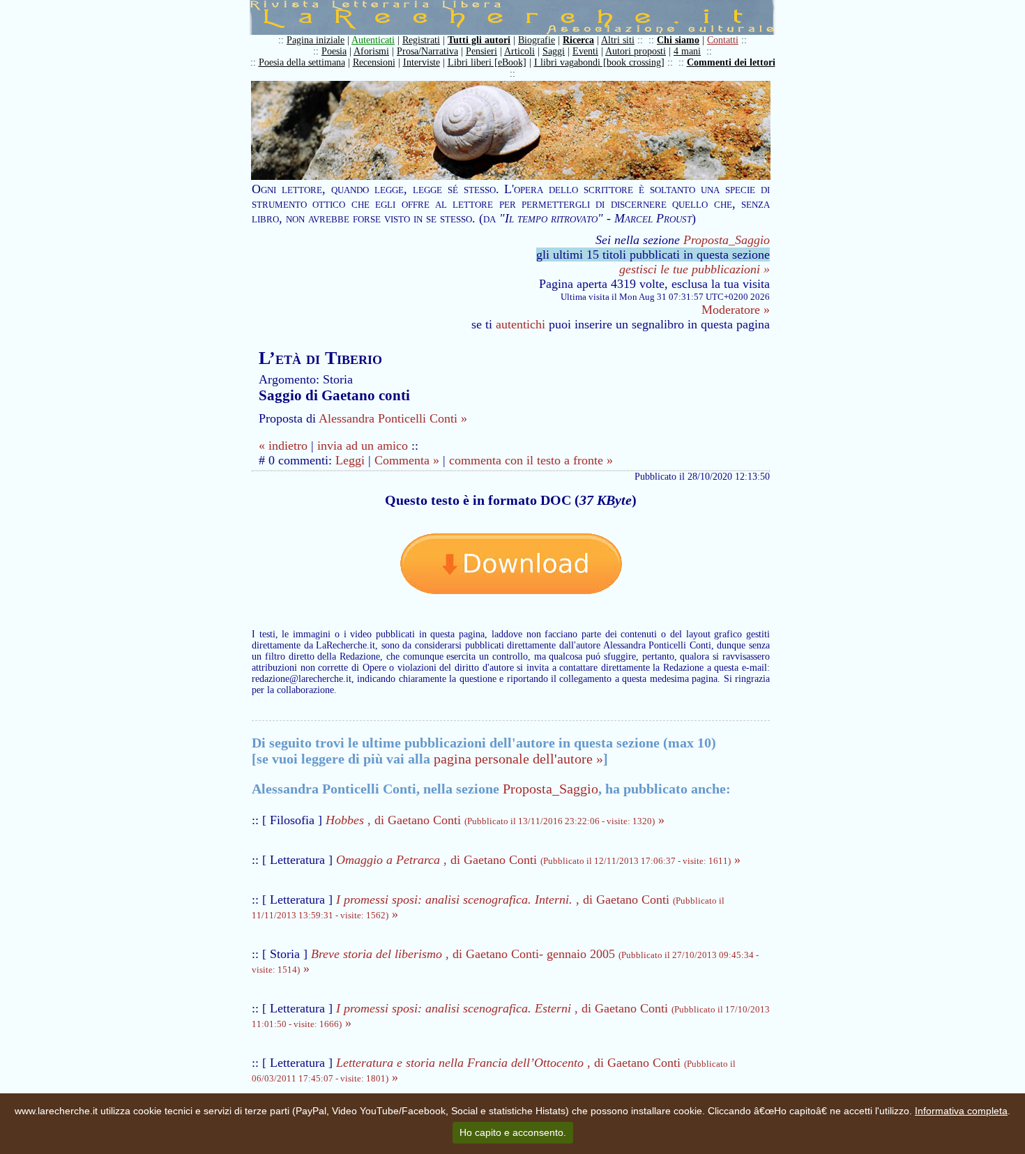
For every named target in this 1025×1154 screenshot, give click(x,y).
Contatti (722, 40)
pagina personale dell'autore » (518, 758)
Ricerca (578, 40)
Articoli (519, 51)
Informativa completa (961, 1110)
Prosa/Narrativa (427, 51)
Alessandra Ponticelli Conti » (393, 418)
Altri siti (618, 40)
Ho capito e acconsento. (513, 1132)
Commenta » (406, 460)
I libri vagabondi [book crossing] (599, 62)
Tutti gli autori (479, 40)
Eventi (585, 51)
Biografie (536, 40)
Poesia (334, 51)
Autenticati (373, 40)
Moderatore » (735, 310)
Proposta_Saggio (726, 240)
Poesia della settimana (302, 62)
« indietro (283, 446)
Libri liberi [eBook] (487, 62)
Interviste (421, 62)
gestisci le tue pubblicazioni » (694, 269)
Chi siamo (678, 40)
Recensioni (374, 62)
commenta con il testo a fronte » (531, 460)
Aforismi (371, 51)
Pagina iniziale (315, 40)
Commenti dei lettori (731, 62)
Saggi (553, 51)
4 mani (687, 51)
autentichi (520, 324)
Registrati (421, 40)
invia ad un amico (362, 446)
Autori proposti (635, 51)
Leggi (350, 460)
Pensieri (481, 51)
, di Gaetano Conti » (495, 820)
